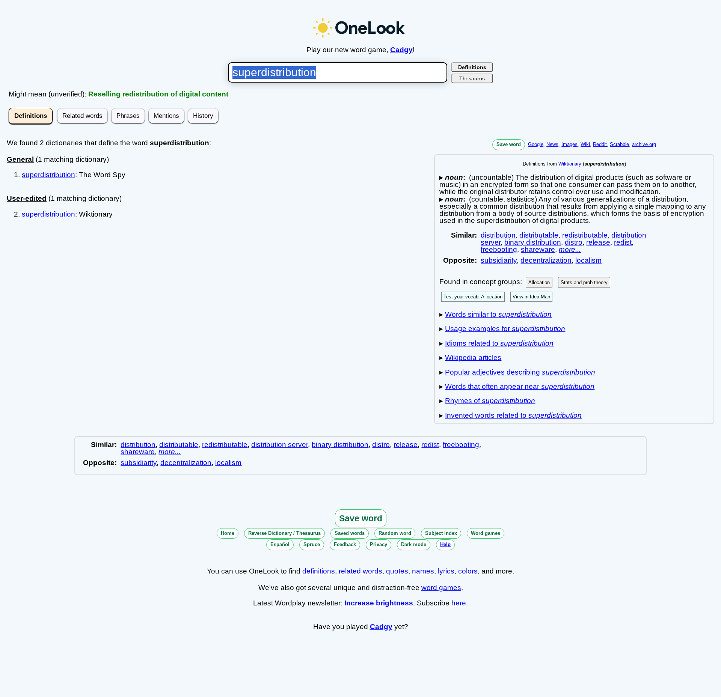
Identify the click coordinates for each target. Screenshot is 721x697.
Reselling (104, 94)
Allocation (539, 282)
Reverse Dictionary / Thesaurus (284, 533)
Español (280, 544)
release (598, 242)
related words (360, 571)
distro (573, 242)
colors (468, 571)
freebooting (499, 249)
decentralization (546, 260)
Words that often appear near (519, 386)
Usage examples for (505, 329)
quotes (397, 571)
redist (623, 242)
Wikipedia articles (473, 357)
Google (535, 144)
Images (569, 144)
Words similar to (498, 314)
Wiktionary (569, 164)
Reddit (600, 144)
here (458, 603)
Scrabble (619, 144)
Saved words (350, 533)
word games (441, 588)
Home (227, 533)
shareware (538, 249)
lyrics (446, 571)
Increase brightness (378, 603)
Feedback (345, 544)
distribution (498, 235)
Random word (395, 533)
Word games (485, 533)
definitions (318, 571)
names (423, 571)
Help (445, 544)
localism (588, 260)
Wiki (585, 144)
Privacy (378, 544)
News (552, 144)
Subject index (441, 533)
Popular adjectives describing (520, 372)
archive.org (644, 144)
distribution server (279, 445)
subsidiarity (499, 260)
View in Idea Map (531, 297)
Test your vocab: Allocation (472, 297)
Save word (508, 144)
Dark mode (413, 544)
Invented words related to (513, 415)
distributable (538, 235)
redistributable (585, 235)
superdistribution (48, 175)
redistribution (145, 94)
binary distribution (532, 242)
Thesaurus (472, 78)
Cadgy (401, 50)
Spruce (311, 544)
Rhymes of (490, 401)
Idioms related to (499, 343)
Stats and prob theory (584, 282)
